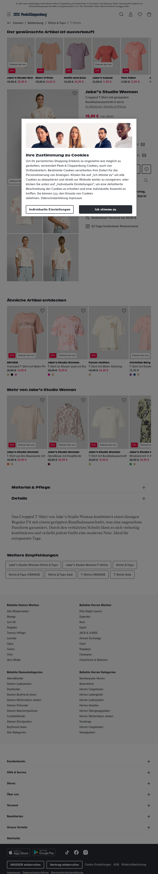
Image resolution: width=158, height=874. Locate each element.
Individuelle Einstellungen (49, 209)
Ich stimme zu (105, 209)
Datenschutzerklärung (54, 198)
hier (55, 193)
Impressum (75, 198)
